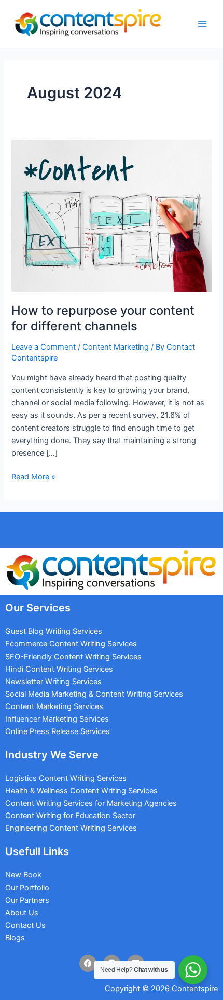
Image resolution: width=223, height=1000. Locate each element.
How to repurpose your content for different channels (102, 318)
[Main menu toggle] (202, 24)
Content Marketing (115, 347)
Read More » (33, 476)
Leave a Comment (43, 347)
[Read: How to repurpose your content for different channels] (111, 215)
